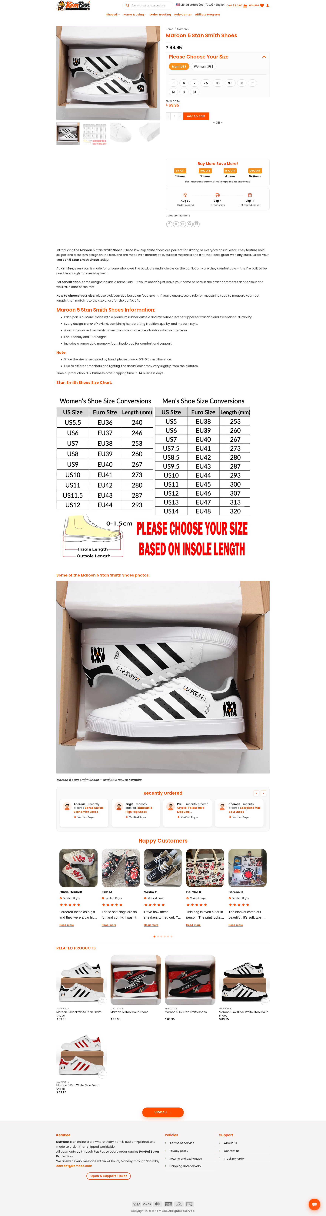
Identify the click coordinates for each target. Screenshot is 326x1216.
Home (169, 29)
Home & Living (133, 14)
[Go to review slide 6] (171, 936)
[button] (200, 4)
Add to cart (196, 116)
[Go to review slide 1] (154, 936)
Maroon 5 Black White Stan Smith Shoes (78, 1013)
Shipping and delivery (185, 1166)
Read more (66, 924)
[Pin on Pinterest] (190, 224)
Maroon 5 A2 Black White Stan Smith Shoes (243, 1013)
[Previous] (63, 72)
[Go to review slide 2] (158, 936)
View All (161, 1112)
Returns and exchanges (186, 1159)
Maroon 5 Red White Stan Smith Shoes (77, 1087)
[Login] (268, 5)
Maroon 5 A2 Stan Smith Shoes (186, 1012)
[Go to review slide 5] (168, 936)
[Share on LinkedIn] (196, 224)
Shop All (112, 14)
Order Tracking (160, 14)
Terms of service (182, 1143)
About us (230, 1143)
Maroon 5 (183, 29)
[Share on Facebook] (169, 224)
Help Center (183, 14)
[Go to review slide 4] (165, 936)
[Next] (153, 72)
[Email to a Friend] (183, 224)
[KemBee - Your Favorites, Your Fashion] (75, 5)
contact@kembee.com (74, 1166)
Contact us (231, 1151)
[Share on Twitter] (176, 224)
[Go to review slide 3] (161, 936)
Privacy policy (179, 1151)
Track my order (234, 1159)
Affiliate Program (207, 14)
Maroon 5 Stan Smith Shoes (129, 1012)
